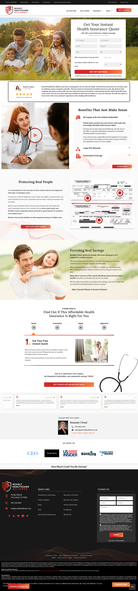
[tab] (34, 327)
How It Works (84, 11)
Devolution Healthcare (62, 2)
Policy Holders (11, 2)
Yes (106, 57)
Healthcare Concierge (46, 495)
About (108, 11)
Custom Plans (71, 11)
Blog (40, 505)
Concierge (46, 2)
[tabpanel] (69, 352)
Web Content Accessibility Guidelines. (49, 570)
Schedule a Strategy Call (18, 586)
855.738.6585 (112, 2)
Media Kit (67, 514)
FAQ (39, 510)
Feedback (67, 510)
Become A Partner (71, 495)
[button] (103, 117)
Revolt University (70, 505)
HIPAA (54, 557)
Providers (35, 2)
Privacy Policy (62, 557)
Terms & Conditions (120, 540)
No (110, 57)
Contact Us (124, 2)
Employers (24, 2)
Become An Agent (71, 500)
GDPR (70, 557)
